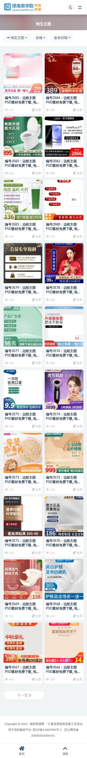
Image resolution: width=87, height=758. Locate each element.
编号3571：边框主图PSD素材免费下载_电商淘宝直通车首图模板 (22, 545)
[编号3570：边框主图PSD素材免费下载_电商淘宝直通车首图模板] (64, 515)
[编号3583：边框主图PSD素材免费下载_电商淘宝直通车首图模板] (23, 136)
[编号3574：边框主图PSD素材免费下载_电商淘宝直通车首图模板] (64, 389)
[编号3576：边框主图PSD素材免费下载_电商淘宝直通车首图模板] (64, 326)
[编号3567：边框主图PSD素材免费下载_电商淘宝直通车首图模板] (23, 642)
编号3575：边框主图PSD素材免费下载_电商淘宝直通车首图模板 (22, 419)
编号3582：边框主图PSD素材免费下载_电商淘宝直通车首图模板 (63, 166)
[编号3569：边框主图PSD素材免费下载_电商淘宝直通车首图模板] (23, 579)
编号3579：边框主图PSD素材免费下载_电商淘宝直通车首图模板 (22, 292)
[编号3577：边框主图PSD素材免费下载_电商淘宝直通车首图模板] (23, 326)
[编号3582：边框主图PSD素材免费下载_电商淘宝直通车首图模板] (64, 136)
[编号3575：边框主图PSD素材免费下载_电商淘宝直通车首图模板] (23, 389)
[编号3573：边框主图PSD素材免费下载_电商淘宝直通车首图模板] (23, 452)
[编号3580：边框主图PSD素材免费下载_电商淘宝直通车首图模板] (64, 199)
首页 (22, 753)
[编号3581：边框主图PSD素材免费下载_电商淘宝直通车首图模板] (23, 199)
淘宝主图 (17, 38)
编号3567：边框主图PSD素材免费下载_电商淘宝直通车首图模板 (22, 672)
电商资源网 (37, 723)
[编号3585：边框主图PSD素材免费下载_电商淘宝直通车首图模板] (23, 72)
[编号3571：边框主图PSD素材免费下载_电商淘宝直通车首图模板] (23, 515)
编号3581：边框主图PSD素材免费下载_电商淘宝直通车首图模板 (22, 229)
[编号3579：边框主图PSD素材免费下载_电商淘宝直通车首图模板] (23, 262)
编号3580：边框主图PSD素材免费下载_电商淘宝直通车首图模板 (63, 229)
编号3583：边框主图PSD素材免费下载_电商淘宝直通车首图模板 (22, 166)
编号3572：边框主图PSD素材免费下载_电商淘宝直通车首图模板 (63, 482)
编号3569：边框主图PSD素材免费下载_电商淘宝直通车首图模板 (22, 609)
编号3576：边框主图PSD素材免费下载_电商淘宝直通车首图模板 (63, 355)
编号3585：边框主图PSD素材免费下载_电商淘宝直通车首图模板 (22, 102)
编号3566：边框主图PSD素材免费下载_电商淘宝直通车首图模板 (63, 672)
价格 (39, 38)
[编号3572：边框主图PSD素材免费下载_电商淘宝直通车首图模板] (64, 452)
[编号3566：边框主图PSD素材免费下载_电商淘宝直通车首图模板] (64, 642)
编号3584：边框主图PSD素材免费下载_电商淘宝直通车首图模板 (63, 102)
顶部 (65, 753)
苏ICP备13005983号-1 (47, 729)
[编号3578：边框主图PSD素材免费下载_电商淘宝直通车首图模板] (64, 262)
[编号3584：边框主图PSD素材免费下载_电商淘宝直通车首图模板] (64, 72)
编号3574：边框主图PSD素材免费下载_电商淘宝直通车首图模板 (63, 419)
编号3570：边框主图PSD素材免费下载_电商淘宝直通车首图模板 (63, 545)
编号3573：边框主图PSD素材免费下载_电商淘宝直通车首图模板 (22, 482)
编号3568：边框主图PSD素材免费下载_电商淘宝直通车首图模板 (63, 609)
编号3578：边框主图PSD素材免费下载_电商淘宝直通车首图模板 (63, 292)
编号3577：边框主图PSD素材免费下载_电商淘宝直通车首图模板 (22, 355)
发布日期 (60, 38)
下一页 (23, 695)
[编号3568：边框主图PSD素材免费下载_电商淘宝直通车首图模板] (64, 579)
